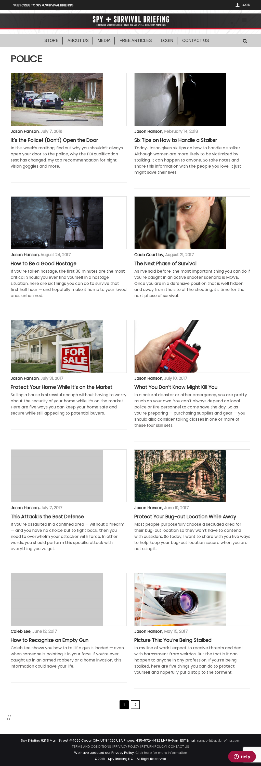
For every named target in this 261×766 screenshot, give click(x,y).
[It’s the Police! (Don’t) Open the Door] (57, 99)
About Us (78, 40)
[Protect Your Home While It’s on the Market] (57, 346)
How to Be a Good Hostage (43, 263)
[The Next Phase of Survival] (180, 223)
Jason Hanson (25, 131)
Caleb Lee (21, 631)
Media (104, 40)
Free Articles (136, 40)
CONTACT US (178, 746)
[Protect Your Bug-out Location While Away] (180, 476)
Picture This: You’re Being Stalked (173, 640)
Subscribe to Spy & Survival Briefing (43, 5)
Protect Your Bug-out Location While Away (185, 516)
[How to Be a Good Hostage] (57, 223)
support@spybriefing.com (218, 740)
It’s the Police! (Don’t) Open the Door (54, 140)
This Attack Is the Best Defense (47, 516)
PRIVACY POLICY (126, 746)
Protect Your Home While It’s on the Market (61, 387)
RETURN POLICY (153, 746)
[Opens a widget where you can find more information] (242, 757)
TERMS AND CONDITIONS (91, 746)
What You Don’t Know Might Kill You (175, 387)
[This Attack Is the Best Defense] (57, 476)
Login (246, 5)
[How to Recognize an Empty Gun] (57, 599)
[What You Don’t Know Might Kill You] (180, 346)
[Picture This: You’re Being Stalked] (180, 599)
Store (51, 40)
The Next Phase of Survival (165, 263)
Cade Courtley (148, 255)
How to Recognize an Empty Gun (49, 640)
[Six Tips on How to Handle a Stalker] (180, 99)
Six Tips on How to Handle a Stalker (175, 140)
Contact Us (195, 40)
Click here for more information (161, 752)
